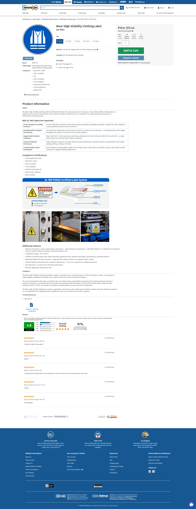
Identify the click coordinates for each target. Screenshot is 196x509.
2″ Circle (59, 41)
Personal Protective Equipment (165, 13)
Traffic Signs (44, 13)
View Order (70, 463)
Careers (112, 469)
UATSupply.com (122, 499)
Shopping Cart (71, 460)
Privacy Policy (30, 460)
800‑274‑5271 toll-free (76, 494)
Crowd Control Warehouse (131, 496)
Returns (69, 466)
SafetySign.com (27, 19)
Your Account (71, 457)
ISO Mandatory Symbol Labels (67, 19)
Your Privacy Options (74, 469)
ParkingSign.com (121, 497)
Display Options (48, 416)
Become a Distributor (155, 463)
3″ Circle (68, 41)
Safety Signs (25, 13)
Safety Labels (36, 19)
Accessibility (30, 473)
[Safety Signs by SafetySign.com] (30, 10)
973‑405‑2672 (146, 63)
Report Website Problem (33, 466)
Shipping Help (114, 463)
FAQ (111, 460)
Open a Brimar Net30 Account (158, 457)
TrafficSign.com (113, 497)
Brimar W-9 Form (154, 460)
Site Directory (30, 476)
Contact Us (29, 463)
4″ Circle (77, 41)
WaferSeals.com (132, 499)
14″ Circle (96, 41)
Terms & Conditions (32, 469)
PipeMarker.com (129, 497)
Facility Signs (101, 13)
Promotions (113, 473)
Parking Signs (62, 13)
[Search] (122, 8)
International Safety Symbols (50, 19)
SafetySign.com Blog (116, 466)
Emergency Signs (121, 13)
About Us (28, 457)
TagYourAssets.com (114, 499)
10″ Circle (86, 41)
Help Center (113, 457)
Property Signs (82, 13)
